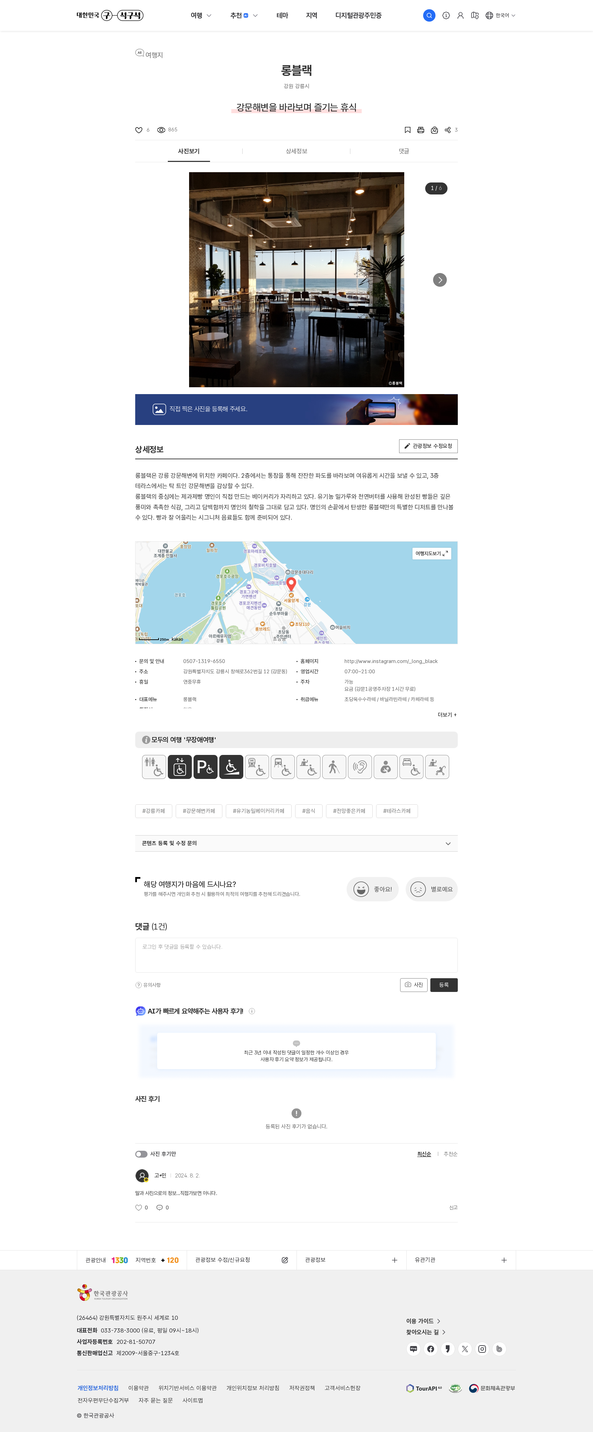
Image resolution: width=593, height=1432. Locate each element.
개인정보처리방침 (98, 1388)
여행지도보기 (431, 553)
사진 (417, 985)
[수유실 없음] (386, 767)
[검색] (429, 15)
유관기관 (425, 1259)
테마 (282, 15)
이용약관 (138, 1388)
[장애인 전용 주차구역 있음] (206, 767)
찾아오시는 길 (422, 1332)
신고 (453, 1208)
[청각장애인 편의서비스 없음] (360, 767)
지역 (312, 15)
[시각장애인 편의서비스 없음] (334, 767)
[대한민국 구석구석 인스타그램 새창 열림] (482, 1349)
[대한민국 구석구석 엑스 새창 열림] (465, 1349)
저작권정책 (302, 1388)
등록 (444, 985)
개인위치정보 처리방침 (253, 1388)
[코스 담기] (431, 130)
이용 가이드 (420, 1321)
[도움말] (138, 985)
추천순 (451, 1154)
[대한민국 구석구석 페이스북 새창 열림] (430, 1349)
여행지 (154, 55)
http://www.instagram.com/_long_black (391, 661)
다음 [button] (440, 280)
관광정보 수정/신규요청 (222, 1259)
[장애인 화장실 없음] (154, 767)
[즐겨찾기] (404, 130)
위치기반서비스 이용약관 (188, 1388)
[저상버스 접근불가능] (283, 767)
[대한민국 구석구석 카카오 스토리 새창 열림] (448, 1349)
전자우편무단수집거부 (103, 1400)
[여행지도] (474, 15)
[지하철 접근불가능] (257, 767)
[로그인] (460, 15)
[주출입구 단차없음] (231, 767)
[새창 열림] (417, 130)
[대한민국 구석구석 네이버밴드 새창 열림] (499, 1349)
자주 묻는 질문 (156, 1400)
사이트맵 (193, 1400)
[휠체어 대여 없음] (308, 767)
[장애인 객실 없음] (411, 767)
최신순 (424, 1154)
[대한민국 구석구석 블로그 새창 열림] (413, 1349)
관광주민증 (358, 15)
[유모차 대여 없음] (437, 767)
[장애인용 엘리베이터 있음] (180, 767)
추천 (236, 15)
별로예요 (442, 889)
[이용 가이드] (446, 15)
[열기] (448, 844)
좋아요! (383, 889)
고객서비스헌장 (343, 1388)
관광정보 (315, 1259)
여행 (196, 15)
